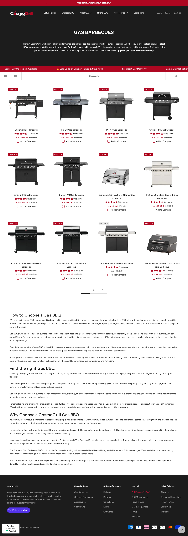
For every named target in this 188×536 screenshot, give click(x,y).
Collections (108, 502)
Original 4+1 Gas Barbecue (161, 129)
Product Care (138, 502)
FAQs (134, 511)
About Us (165, 492)
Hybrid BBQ (102, 12)
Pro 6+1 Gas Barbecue (71, 129)
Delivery (107, 492)
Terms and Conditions (171, 497)
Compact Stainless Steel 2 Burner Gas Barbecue (117, 197)
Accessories (119, 12)
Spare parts (139, 12)
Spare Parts (79, 506)
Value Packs (50, 12)
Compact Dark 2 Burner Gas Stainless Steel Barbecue (162, 265)
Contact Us (166, 506)
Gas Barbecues (81, 492)
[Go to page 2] (102, 290)
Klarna (106, 506)
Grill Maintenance (140, 497)
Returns (107, 497)
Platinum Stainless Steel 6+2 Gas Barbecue (162, 197)
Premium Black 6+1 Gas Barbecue (117, 263)
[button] (21, 133)
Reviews (136, 516)
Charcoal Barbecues (83, 497)
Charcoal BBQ (68, 12)
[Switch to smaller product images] (10, 76)
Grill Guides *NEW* (141, 492)
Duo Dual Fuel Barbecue (26, 129)
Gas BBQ (84, 12)
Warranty (165, 511)
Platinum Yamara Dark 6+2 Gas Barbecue (26, 265)
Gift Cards (108, 511)
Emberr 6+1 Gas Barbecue (26, 195)
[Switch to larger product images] (5, 76)
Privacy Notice (167, 502)
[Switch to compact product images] (15, 76)
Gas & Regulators (140, 506)
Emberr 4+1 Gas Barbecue (71, 195)
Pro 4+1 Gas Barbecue (116, 129)
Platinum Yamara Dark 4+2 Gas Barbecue (71, 265)
